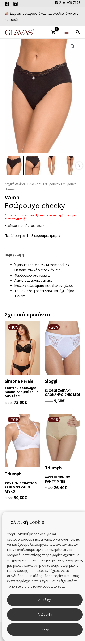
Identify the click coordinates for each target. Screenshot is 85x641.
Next (79, 165)
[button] (72, 46)
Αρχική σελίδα (15, 184)
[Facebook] (7, 3)
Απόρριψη (45, 614)
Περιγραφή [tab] (14, 254)
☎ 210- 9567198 (67, 2)
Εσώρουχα (51, 184)
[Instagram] (15, 3)
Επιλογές (45, 629)
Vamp (12, 197)
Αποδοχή (44, 600)
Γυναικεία (34, 184)
